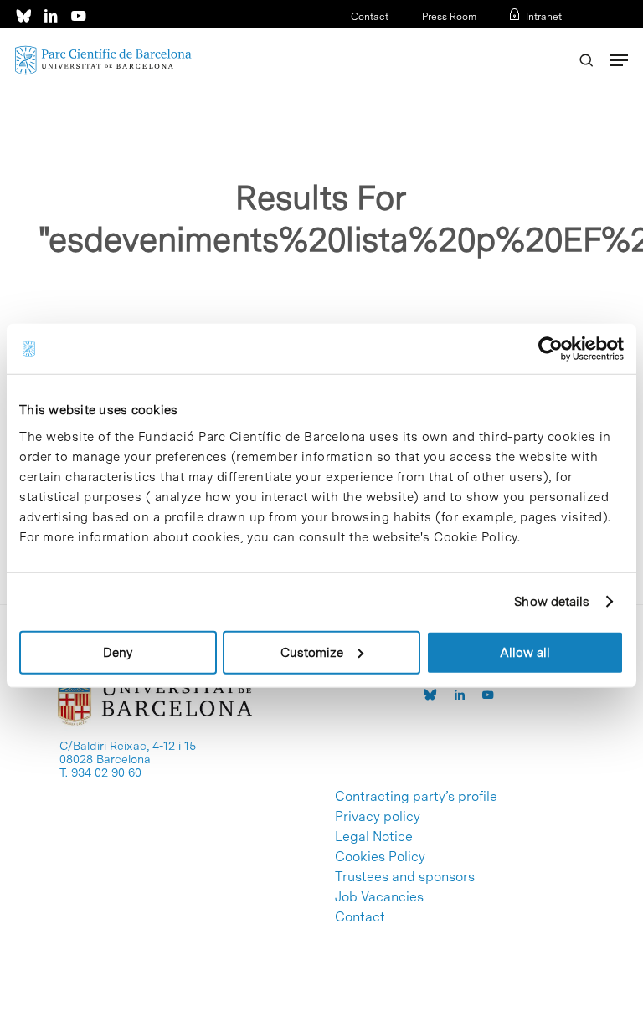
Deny (117, 651)
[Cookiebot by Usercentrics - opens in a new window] (550, 349)
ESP (524, 38)
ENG (551, 38)
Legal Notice (374, 837)
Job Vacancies (379, 897)
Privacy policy (377, 817)
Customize (311, 651)
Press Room (449, 17)
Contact (369, 17)
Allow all (525, 651)
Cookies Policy (380, 857)
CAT (498, 38)
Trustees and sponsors (405, 877)
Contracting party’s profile (416, 796)
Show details (551, 601)
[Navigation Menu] (619, 60)
